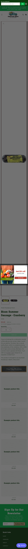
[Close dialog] (26, 266)
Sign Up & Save (20, 277)
